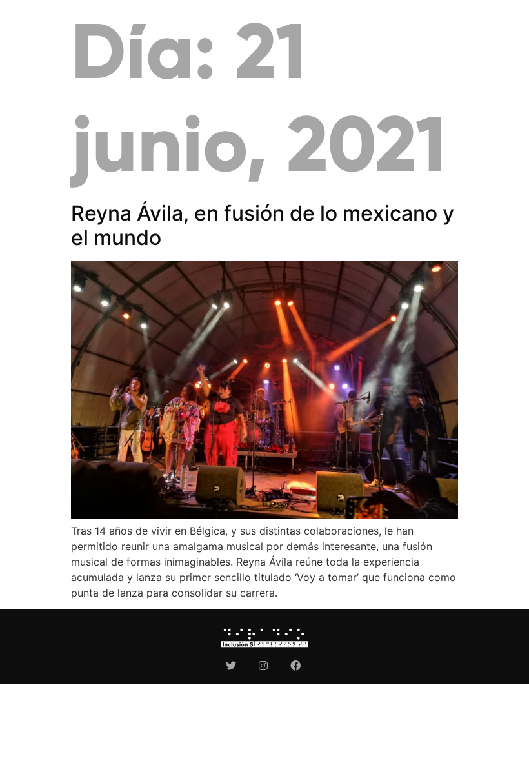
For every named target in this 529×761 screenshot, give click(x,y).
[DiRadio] (264, 638)
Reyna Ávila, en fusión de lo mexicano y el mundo (262, 225)
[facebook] (297, 665)
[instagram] (265, 665)
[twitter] (233, 665)
